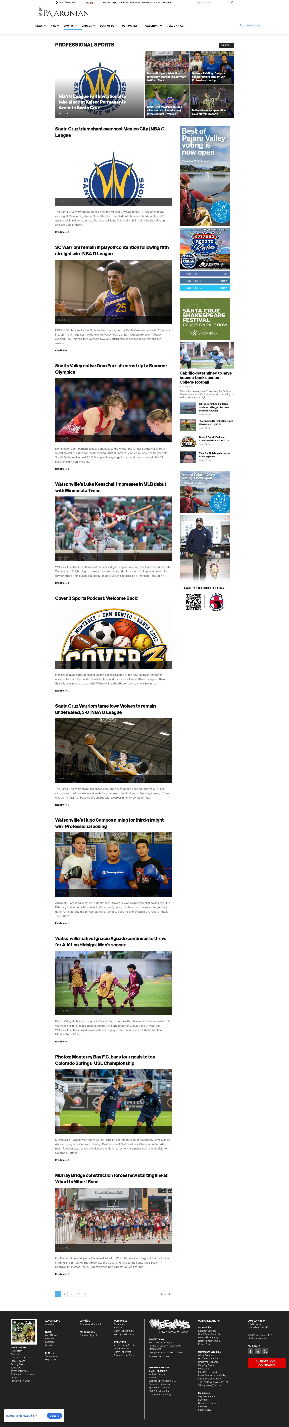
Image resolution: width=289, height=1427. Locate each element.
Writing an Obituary (124, 1334)
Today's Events (121, 1348)
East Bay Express (207, 1330)
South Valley (204, 1409)
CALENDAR (120, 1342)
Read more (61, 232)
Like (225, 273)
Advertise (50, 1324)
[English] (88, 2)
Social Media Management (162, 1384)
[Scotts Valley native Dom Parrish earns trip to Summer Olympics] (113, 410)
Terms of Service (19, 1371)
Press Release (18, 1361)
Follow (223, 281)
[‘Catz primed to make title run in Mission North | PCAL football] (188, 425)
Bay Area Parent (206, 1396)
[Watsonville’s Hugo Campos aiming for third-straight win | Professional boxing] (211, 67)
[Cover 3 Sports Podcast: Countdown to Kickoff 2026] (188, 441)
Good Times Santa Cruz (210, 1334)
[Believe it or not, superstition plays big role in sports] (211, 101)
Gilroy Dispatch (206, 1355)
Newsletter (16, 1351)
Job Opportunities (257, 1324)
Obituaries (119, 1324)
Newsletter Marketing (160, 1394)
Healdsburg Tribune (208, 1358)
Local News (51, 1335)
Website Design (157, 1374)
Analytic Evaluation (159, 1391)
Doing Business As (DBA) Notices (166, 1352)
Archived (118, 1327)
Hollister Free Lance (208, 1362)
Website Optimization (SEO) (163, 1380)
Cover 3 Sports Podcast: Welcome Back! (96, 598)
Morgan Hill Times (207, 1372)
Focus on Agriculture (90, 1335)
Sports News (51, 1356)
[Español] (92, 2)
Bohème (202, 1399)
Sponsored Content (159, 1387)
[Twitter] (265, 1351)
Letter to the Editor (20, 1357)
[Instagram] (232, 3)
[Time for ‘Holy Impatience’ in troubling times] (188, 457)
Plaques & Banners (20, 1381)
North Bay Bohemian (209, 1341)
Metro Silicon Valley (208, 1337)
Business (50, 1342)
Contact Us (16, 1354)
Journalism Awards (258, 1327)
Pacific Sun (204, 1344)
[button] (249, 25)
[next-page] (85, 1294)
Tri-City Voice (205, 1385)
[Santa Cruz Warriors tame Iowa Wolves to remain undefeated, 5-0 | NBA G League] (113, 750)
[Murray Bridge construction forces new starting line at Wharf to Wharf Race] (167, 67)
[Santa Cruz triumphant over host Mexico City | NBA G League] (113, 173)
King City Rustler (206, 1365)
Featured (50, 1338)
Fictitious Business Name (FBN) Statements (165, 1347)
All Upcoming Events (124, 1345)
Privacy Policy (18, 1364)
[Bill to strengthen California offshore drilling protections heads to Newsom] (188, 408)
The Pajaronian (206, 1382)
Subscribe (16, 1367)
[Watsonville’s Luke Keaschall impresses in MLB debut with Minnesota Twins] (113, 528)
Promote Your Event (124, 1355)
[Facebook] (228, 3)
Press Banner (205, 1375)
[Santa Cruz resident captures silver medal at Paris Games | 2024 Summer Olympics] (167, 101)
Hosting (153, 1377)
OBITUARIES (120, 1320)
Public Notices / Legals (160, 1342)
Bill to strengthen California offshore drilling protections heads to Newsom (214, 407)
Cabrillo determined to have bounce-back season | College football (206, 377)
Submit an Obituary (124, 1330)
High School (51, 1359)
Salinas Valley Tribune (209, 1378)
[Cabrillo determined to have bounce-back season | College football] (207, 355)
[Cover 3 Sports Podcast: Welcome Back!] (113, 636)
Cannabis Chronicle (208, 1403)
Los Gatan (203, 1368)
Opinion (49, 1345)
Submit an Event (122, 1352)
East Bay (202, 1406)
